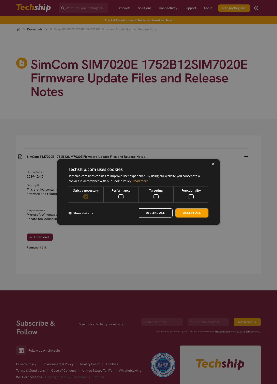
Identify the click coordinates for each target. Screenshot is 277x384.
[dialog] (138, 192)
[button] (81, 213)
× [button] (213, 164)
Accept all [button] (192, 213)
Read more (140, 181)
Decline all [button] (155, 213)
